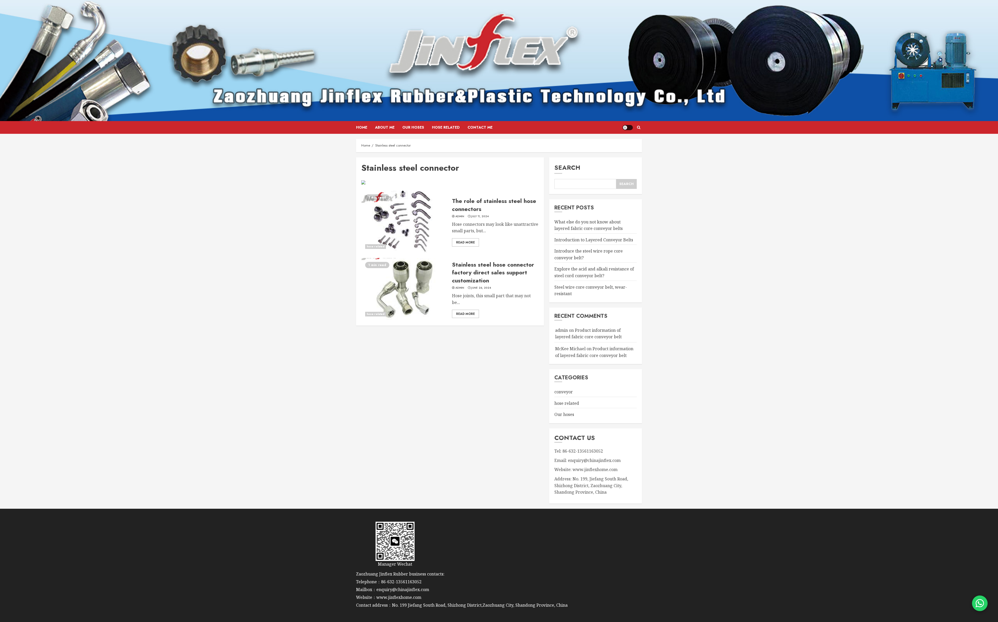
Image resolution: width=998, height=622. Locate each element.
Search (567, 167)
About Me (385, 127)
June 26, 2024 (481, 288)
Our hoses (413, 127)
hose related (446, 127)
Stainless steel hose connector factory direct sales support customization (493, 272)
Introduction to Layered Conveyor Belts (593, 240)
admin (459, 216)
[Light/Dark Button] (627, 127)
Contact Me (480, 127)
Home (361, 127)
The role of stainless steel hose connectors (494, 205)
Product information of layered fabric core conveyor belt (588, 333)
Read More (465, 242)
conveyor (563, 392)
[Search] (638, 128)
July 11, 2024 (480, 216)
